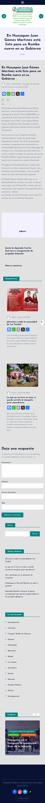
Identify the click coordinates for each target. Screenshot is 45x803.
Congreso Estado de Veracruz (19, 634)
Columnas (11, 628)
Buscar (10, 525)
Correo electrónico (9, 492)
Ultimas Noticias (8, 87)
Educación (12, 651)
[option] (22, 737)
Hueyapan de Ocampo (30, 84)
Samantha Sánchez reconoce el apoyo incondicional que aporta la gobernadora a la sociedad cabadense (22, 594)
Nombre (5, 482)
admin (8, 84)
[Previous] (34, 714)
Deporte (11, 639)
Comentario (7, 462)
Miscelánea (12, 668)
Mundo (10, 673)
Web (3, 503)
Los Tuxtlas (12, 662)
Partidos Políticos (14, 685)
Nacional (11, 679)
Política (11, 690)
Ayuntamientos (13, 622)
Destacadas (17, 84)
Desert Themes (22, 785)
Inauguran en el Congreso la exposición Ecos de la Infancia (22, 743)
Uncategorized (13, 696)
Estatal (10, 656)
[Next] (38, 714)
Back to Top (23, 798)
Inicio (22, 54)
